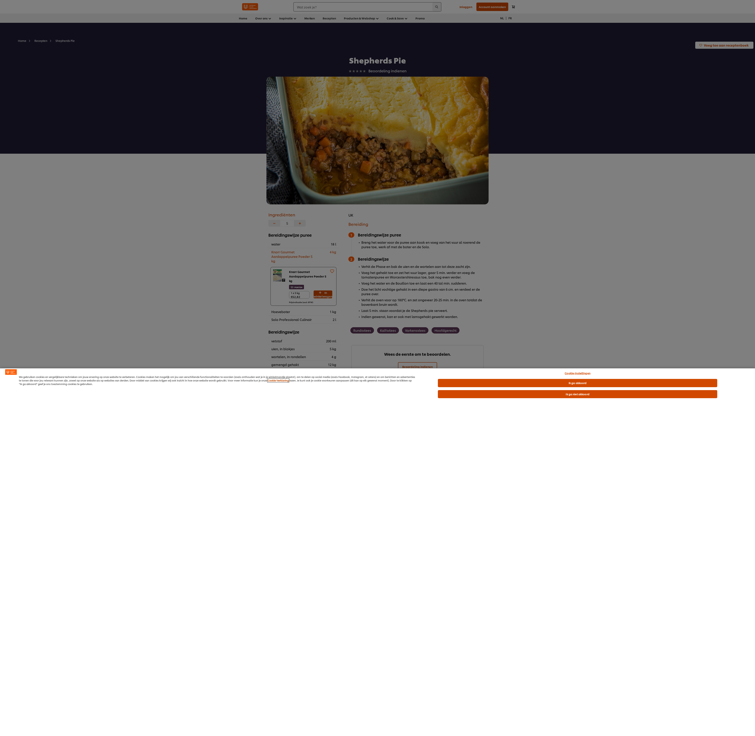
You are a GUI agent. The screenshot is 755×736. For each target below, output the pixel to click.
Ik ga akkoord (578, 383)
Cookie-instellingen (577, 373)
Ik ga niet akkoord (577, 394)
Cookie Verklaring (278, 380)
